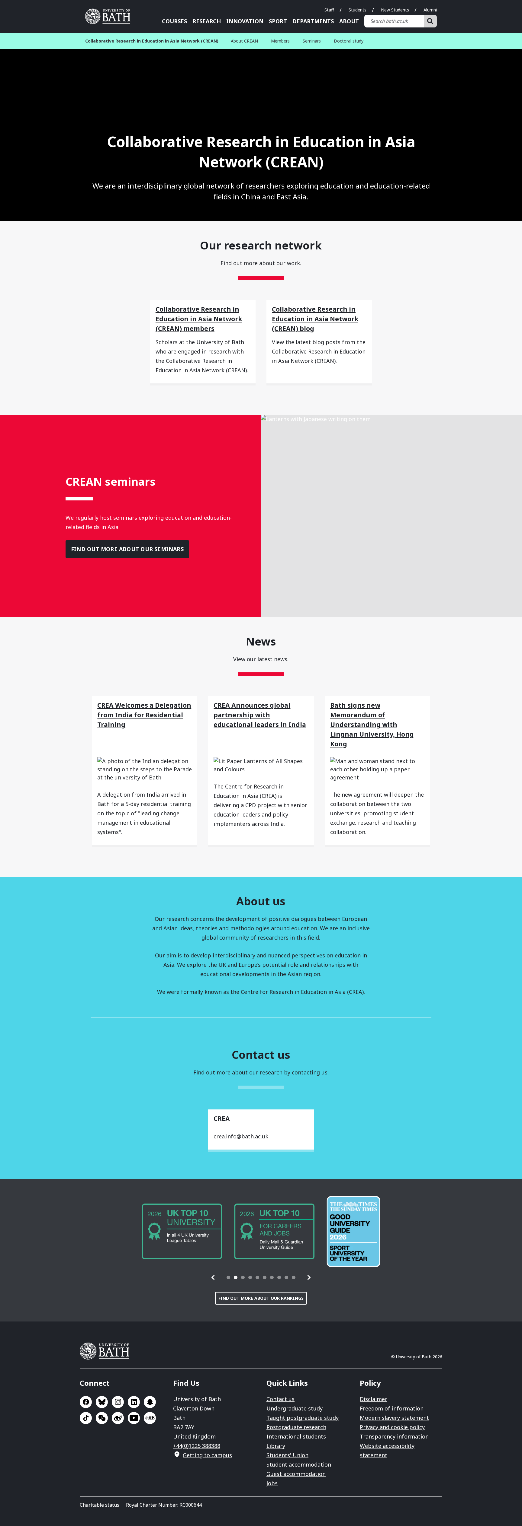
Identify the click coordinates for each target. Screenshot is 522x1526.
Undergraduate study (294, 1408)
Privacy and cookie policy (392, 1427)
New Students (395, 10)
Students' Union (287, 1455)
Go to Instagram (118, 1402)
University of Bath (110, 16)
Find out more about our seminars (127, 549)
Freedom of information (392, 1408)
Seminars (312, 41)
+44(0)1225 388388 (196, 1445)
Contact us (280, 1399)
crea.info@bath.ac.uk (241, 1136)
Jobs (272, 1483)
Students (357, 10)
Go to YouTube (134, 1418)
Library (275, 1445)
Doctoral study (348, 41)
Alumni (430, 10)
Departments (313, 21)
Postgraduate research (296, 1427)
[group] (182, 1231)
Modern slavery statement (394, 1417)
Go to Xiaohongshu (150, 1418)
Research (206, 21)
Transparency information (394, 1436)
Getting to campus (207, 1455)
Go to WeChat (102, 1418)
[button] (213, 1277)
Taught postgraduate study (302, 1417)
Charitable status (99, 1505)
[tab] (228, 1277)
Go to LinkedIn (134, 1402)
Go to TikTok (86, 1418)
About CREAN (244, 41)
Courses (174, 21)
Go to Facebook (86, 1402)
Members (280, 41)
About (349, 21)
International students (296, 1436)
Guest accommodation (296, 1473)
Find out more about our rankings (261, 1298)
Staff (329, 10)
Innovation (244, 21)
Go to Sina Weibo (118, 1418)
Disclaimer (373, 1399)
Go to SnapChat (150, 1402)
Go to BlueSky (102, 1402)
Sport (278, 21)
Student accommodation (298, 1464)
